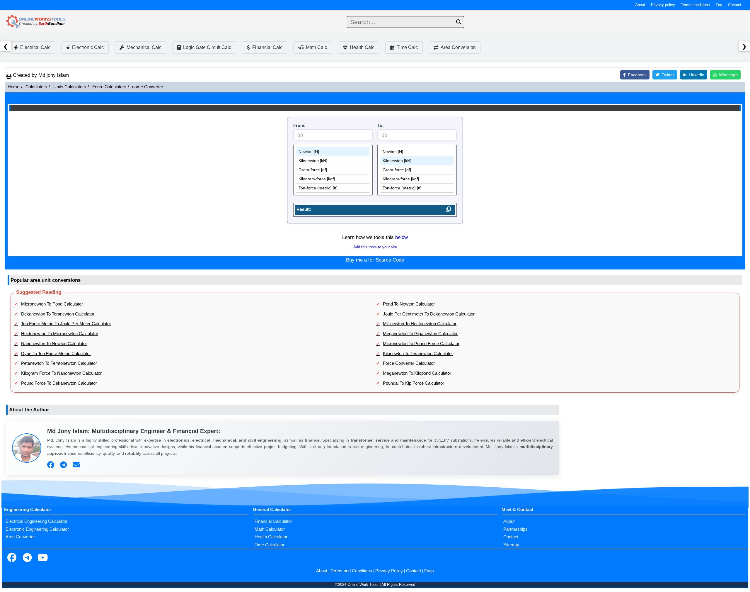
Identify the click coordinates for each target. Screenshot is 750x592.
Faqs (429, 571)
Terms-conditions (695, 5)
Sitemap (511, 544)
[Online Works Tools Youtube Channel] (42, 558)
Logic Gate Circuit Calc (207, 47)
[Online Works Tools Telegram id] (27, 558)
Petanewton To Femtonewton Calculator (59, 363)
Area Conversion (458, 47)
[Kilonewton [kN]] (332, 160)
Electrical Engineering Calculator (36, 521)
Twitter (668, 74)
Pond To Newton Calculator (409, 304)
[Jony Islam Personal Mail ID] (77, 465)
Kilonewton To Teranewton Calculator (418, 353)
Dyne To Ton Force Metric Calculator (56, 353)
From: (299, 125)
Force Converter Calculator (409, 363)
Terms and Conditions (351, 571)
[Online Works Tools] (36, 22)
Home (13, 86)
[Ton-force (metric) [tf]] (332, 188)
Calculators (36, 86)
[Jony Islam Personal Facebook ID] (51, 465)
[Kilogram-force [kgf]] (332, 179)
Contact (734, 5)
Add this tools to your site (375, 247)
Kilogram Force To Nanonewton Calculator (61, 373)
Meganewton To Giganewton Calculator (420, 333)
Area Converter (20, 537)
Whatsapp (728, 74)
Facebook (637, 74)
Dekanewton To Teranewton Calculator (57, 314)
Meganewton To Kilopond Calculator (417, 373)
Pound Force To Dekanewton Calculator (59, 383)
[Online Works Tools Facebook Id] (12, 558)
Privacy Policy (389, 571)
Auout (508, 521)
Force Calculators (109, 86)
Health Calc (362, 47)
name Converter (147, 86)
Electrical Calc (35, 47)
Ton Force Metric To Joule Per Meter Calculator (66, 323)
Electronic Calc (88, 47)
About (640, 5)
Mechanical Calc (144, 47)
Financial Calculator (273, 521)
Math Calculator (270, 529)
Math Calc (316, 47)
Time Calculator (269, 544)
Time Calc (407, 47)
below (401, 237)
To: (380, 125)
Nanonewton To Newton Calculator (54, 343)
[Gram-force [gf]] (332, 169)
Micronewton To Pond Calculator (52, 304)
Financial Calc (267, 47)
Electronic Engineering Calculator (37, 529)
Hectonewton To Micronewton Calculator (59, 333)
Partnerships (515, 529)
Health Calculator (271, 537)
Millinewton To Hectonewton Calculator (419, 323)
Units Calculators (69, 86)
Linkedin (696, 74)
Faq (719, 5)
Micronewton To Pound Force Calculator (421, 343)
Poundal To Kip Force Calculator (413, 383)
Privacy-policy (663, 5)
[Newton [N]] (332, 151)
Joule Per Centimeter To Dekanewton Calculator (429, 314)
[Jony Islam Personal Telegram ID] (64, 465)
